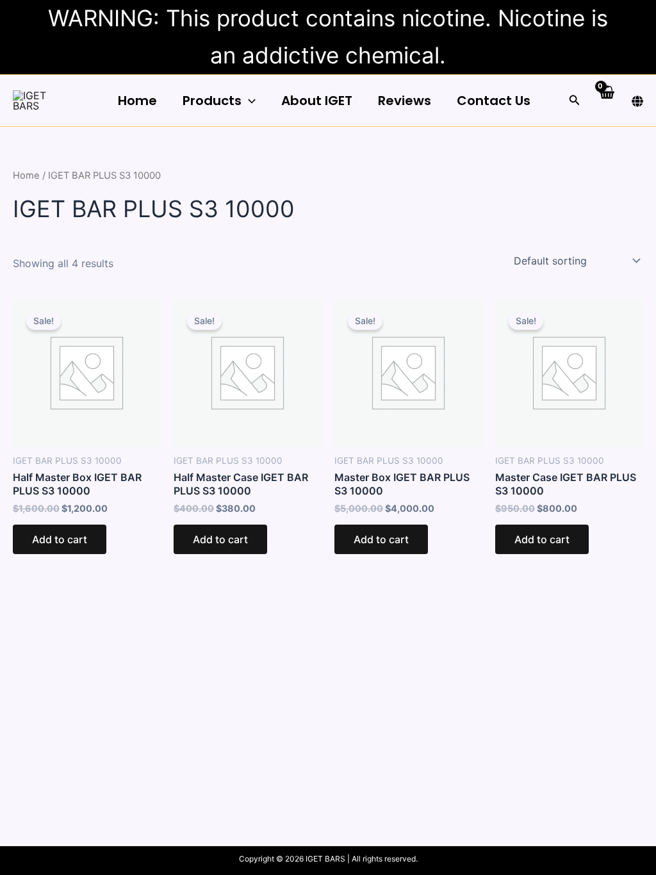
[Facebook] (637, 101)
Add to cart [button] (59, 539)
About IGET (316, 101)
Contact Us (493, 101)
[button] (249, 100)
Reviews (404, 101)
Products (212, 101)
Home (137, 101)
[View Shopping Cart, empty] (606, 100)
